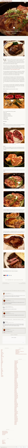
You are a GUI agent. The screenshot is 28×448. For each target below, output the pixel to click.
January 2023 (15, 369)
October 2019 (15, 386)
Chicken (2, 352)
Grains (1, 358)
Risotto (2, 368)
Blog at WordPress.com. (4, 447)
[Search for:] (26, 0)
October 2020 (16, 376)
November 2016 (16, 404)
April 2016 (15, 410)
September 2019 (16, 387)
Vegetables (2, 375)
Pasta (1, 363)
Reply (4, 297)
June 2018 (15, 400)
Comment (23, 342)
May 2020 (15, 380)
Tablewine (7, 300)
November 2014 (16, 419)
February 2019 (16, 393)
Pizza (1, 364)
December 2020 (16, 374)
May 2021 (15, 370)
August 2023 (15, 363)
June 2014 (15, 423)
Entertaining (2, 356)
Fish (1, 357)
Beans (1, 350)
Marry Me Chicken (18, 352)
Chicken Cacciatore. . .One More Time (20, 351)
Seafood (2, 370)
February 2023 (16, 368)
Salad (1, 369)
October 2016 (15, 405)
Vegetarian (2, 376)
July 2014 (15, 422)
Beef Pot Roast (17, 350)
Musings (2, 362)
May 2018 (15, 401)
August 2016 (15, 407)
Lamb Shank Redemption (5, 283)
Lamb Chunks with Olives (22, 283)
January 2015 (15, 417)
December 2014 (16, 418)
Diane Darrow (7, 293)
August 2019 (15, 388)
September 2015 (16, 413)
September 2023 (16, 362)
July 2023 (15, 364)
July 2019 (15, 389)
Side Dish (2, 371)
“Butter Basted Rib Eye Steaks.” (15, 69)
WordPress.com (4, 443)
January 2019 (15, 394)
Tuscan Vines (3, 434)
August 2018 (15, 398)
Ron (6, 321)
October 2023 (15, 361)
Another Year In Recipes (4, 431)
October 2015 (15, 412)
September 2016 (16, 406)
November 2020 (16, 375)
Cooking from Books (6, 1)
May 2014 (15, 424)
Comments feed (3, 442)
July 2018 (15, 399)
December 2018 (16, 395)
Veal (1, 374)
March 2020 (15, 382)
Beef (1, 351)
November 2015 (16, 411)
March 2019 (15, 392)
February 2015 (16, 416)
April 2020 (15, 381)
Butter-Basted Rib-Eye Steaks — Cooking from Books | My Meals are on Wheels (14, 319)
